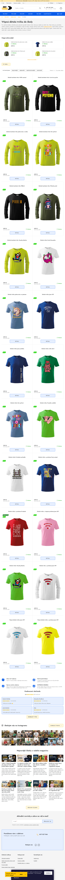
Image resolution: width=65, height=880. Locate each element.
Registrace (60, 3)
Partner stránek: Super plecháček (8, 867)
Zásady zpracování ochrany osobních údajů (8, 861)
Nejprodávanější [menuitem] (31, 70)
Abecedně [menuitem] (39, 70)
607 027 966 (49, 7)
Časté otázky (8, 3)
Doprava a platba (17, 3)
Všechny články (32, 807)
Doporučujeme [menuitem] (6, 70)
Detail (17, 124)
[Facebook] (36, 845)
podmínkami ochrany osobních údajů (31, 825)
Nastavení (16, 877)
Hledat (40, 8)
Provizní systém (5, 864)
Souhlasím (48, 873)
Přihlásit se (47, 821)
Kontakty (35, 860)
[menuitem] (6, 14)
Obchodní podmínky (6, 858)
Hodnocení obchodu (32, 691)
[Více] (59, 14)
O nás (3, 3)
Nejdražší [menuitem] (22, 70)
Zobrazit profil (55, 725)
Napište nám (36, 858)
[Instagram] (39, 845)
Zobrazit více (32, 717)
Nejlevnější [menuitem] (15, 70)
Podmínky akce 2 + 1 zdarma (23, 863)
